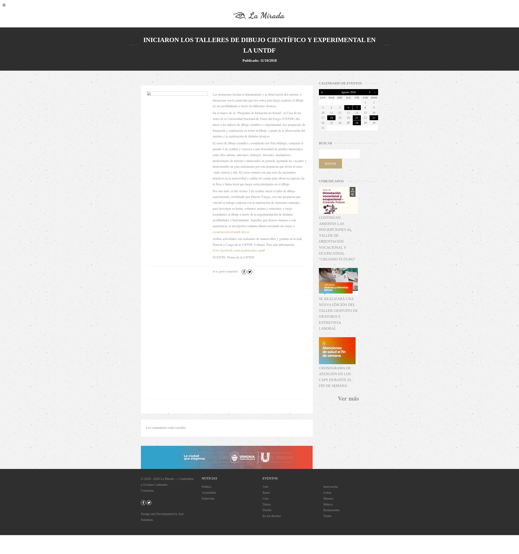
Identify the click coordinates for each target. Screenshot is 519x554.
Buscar (330, 163)
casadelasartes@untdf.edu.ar (231, 232)
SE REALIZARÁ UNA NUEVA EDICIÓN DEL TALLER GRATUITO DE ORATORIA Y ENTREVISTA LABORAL (338, 313)
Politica (206, 486)
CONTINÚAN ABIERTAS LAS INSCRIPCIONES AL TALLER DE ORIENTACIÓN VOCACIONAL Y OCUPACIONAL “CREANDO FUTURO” (337, 238)
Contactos (147, 490)
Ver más (348, 398)
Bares (266, 492)
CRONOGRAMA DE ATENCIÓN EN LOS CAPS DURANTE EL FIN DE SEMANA (335, 377)
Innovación (330, 486)
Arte (265, 486)
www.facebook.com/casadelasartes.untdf (239, 250)
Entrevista (208, 498)
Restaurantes (331, 510)
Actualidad (209, 492)
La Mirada (167, 479)
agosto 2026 (348, 92)
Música (328, 504)
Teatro (327, 516)
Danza (267, 504)
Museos (328, 498)
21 (356, 118)
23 (373, 118)
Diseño (267, 510)
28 (356, 123)
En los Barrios (272, 516)
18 (331, 118)
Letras (327, 492)
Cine (266, 498)
